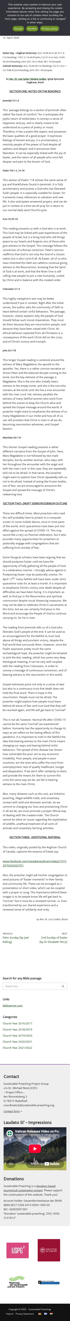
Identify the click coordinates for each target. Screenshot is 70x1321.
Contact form (12, 1111)
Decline (32, 28)
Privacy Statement (25, 1313)
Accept (18, 28)
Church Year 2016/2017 (17, 1023)
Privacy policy (50, 28)
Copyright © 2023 (17, 1309)
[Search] (63, 986)
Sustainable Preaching (40, 1309)
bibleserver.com (13, 1005)
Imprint (9, 1313)
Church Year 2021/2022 (17, 1047)
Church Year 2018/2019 (17, 1029)
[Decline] (65, 18)
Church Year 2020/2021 (17, 1041)
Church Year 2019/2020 (17, 1035)
